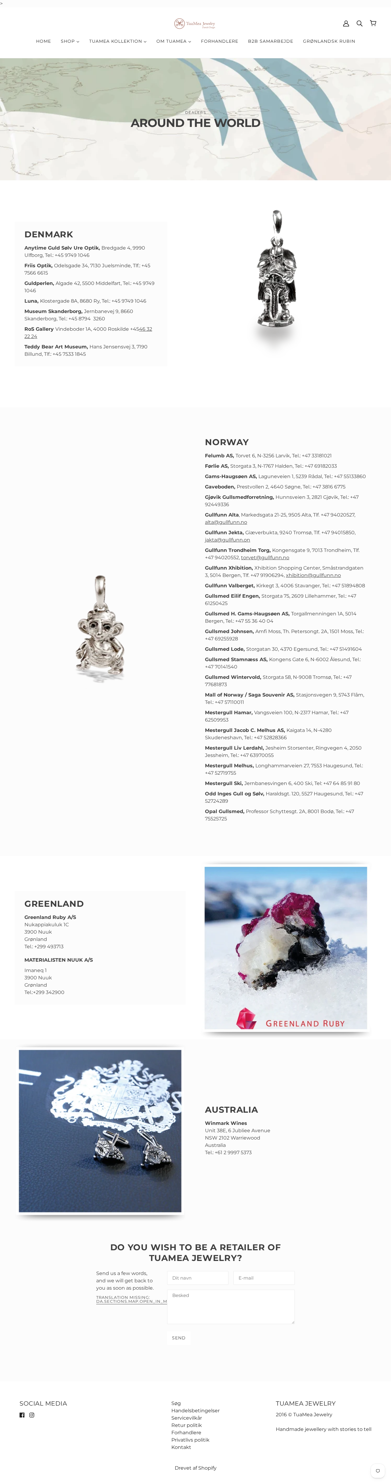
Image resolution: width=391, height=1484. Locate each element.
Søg (176, 1403)
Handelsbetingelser (195, 1411)
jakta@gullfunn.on (227, 540)
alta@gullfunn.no (226, 522)
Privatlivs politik (190, 1440)
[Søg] (359, 23)
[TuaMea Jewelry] (195, 23)
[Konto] (346, 23)
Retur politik (186, 1425)
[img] (22, 1415)
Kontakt (181, 1447)
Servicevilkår (186, 1418)
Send (179, 1338)
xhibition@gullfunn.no (313, 575)
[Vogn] (373, 23)
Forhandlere (186, 1432)
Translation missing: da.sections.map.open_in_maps (136, 1299)
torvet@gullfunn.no (265, 557)
